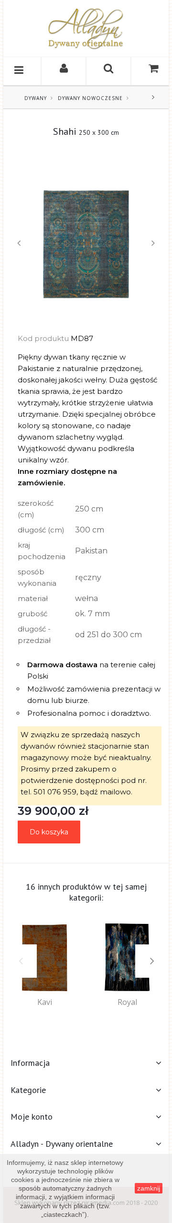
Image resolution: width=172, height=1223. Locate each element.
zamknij (148, 1188)
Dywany (35, 98)
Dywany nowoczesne (90, 98)
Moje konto (32, 1116)
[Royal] (127, 957)
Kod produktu (43, 338)
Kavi (44, 1002)
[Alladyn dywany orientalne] (86, 28)
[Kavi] (45, 957)
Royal (127, 1002)
